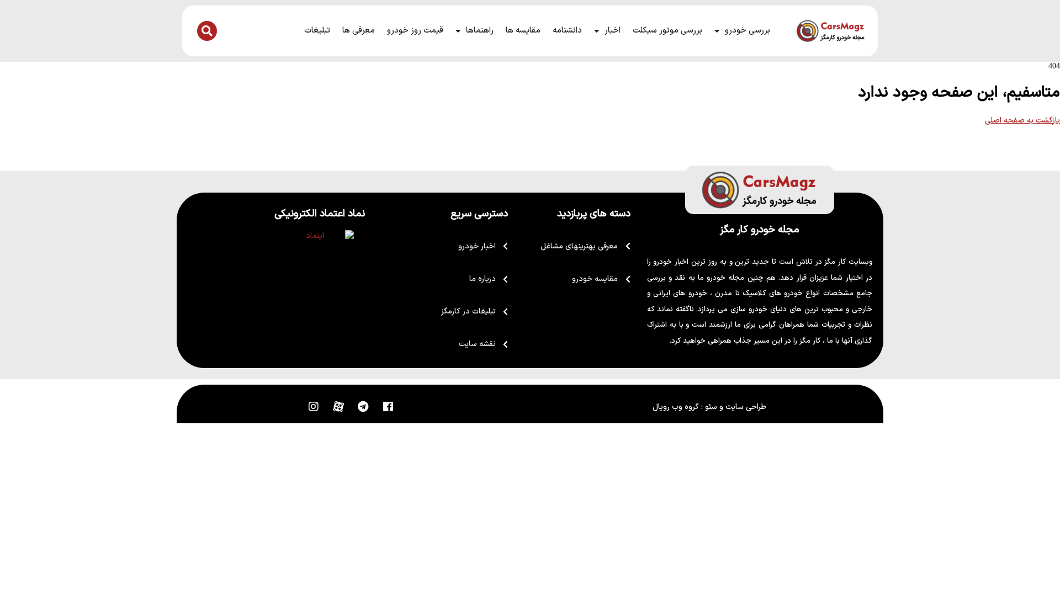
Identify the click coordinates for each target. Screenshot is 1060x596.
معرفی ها (358, 30)
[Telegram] (363, 407)
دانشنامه (567, 30)
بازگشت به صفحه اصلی (1022, 120)
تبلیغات (317, 30)
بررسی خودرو (747, 30)
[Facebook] (388, 407)
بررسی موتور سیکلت (667, 30)
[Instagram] (314, 407)
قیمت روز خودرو (415, 30)
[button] (207, 31)
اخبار (613, 30)
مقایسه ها (523, 30)
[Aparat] (338, 407)
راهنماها (480, 30)
